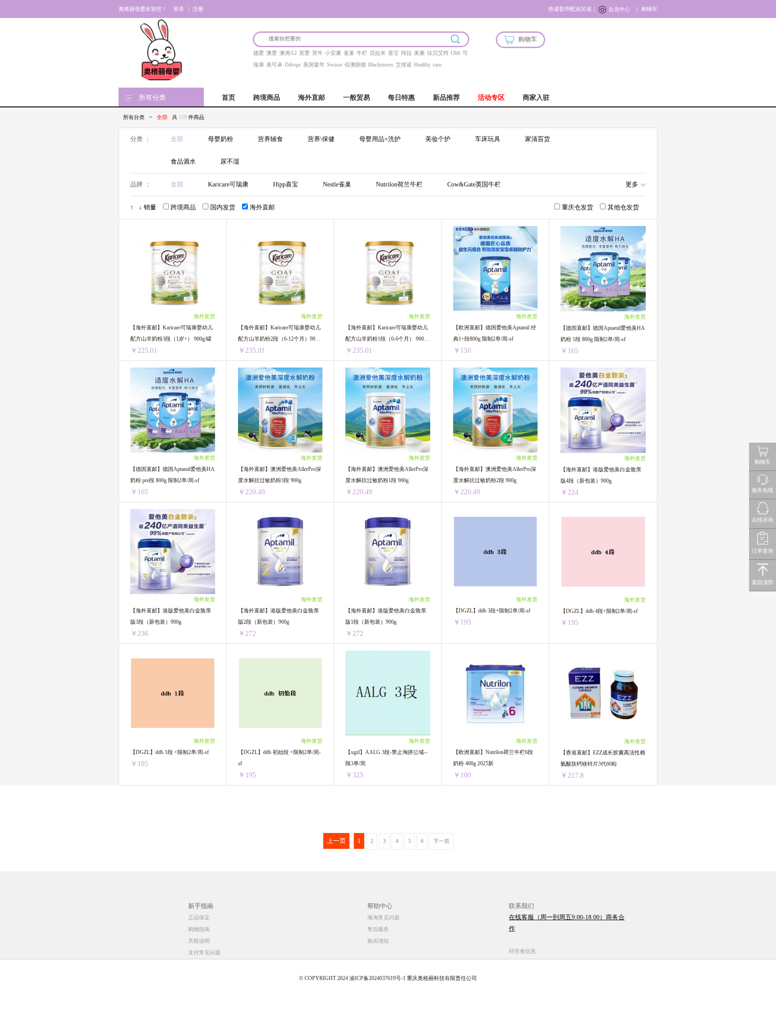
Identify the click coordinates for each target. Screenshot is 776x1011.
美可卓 (274, 65)
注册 (198, 9)
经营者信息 (522, 951)
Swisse (334, 65)
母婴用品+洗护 (380, 139)
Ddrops (293, 65)
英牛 (317, 53)
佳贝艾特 (438, 53)
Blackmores (380, 65)
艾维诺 (404, 65)
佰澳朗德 (355, 65)
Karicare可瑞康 (228, 184)
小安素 (333, 53)
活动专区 (491, 97)
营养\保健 (321, 139)
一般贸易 (356, 97)
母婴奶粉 (220, 139)
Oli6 (455, 53)
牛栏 (362, 53)
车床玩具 (487, 139)
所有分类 (152, 97)
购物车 (649, 9)
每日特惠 (401, 97)
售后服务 (378, 929)
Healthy (422, 65)
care (437, 65)
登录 (178, 9)
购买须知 (378, 941)
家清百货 (537, 139)
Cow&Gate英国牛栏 (474, 184)
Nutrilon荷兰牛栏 (399, 184)
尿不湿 (229, 161)
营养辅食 (270, 139)
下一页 (441, 841)
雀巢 (349, 53)
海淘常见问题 (383, 917)
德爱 (258, 53)
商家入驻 (536, 97)
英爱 (304, 53)
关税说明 (199, 941)
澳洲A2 (288, 53)
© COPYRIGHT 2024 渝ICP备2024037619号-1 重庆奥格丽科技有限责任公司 (388, 978)
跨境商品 (266, 97)
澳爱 (271, 53)
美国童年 (314, 65)
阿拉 (406, 53)
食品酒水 (183, 161)
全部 (177, 139)
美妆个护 (437, 139)
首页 (228, 97)
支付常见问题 (204, 952)
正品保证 (199, 917)
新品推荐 (446, 97)
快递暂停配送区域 (569, 9)
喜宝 (393, 53)
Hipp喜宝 (285, 184)
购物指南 (199, 929)
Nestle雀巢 (337, 184)
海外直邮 (311, 97)
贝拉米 (378, 53)
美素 (419, 53)
